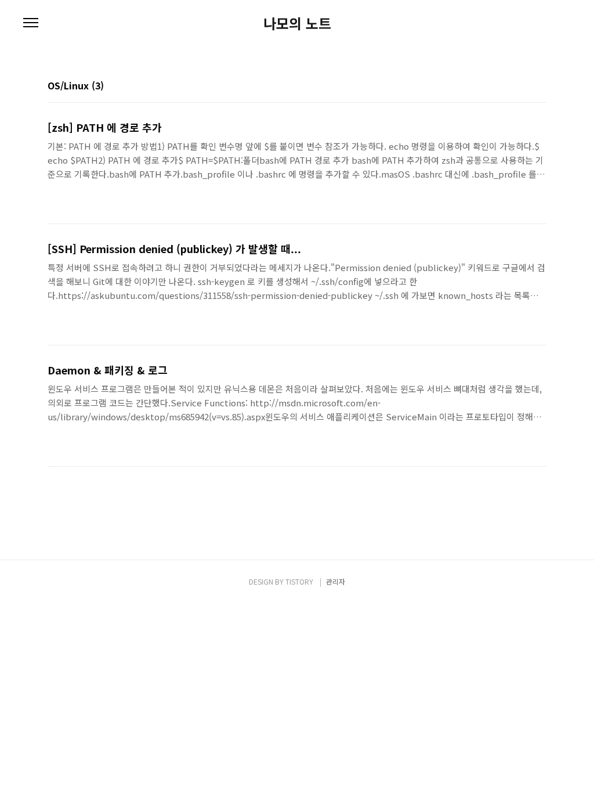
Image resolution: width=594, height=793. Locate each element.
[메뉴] (30, 23)
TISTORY (299, 581)
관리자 (335, 581)
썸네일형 (523, 86)
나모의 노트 (297, 23)
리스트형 (539, 86)
